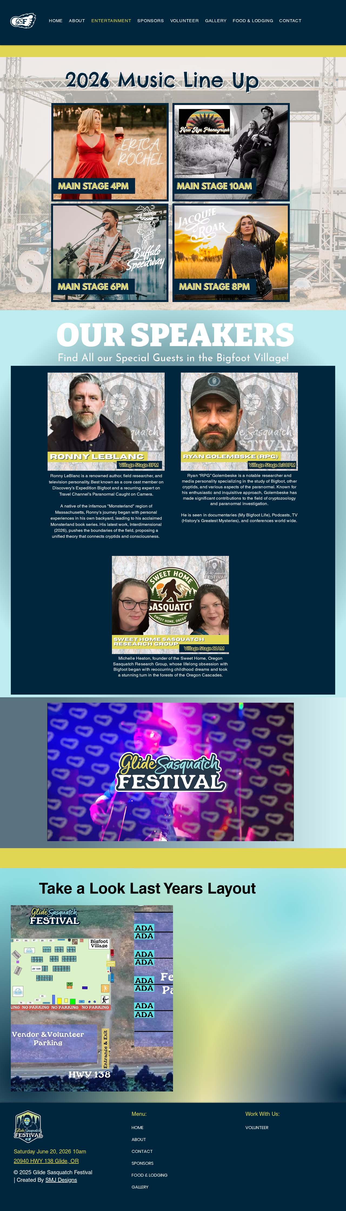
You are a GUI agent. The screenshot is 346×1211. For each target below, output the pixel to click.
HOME (138, 1127)
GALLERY (140, 1187)
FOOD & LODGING (150, 1175)
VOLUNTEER (256, 1127)
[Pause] (54, 833)
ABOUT (139, 1139)
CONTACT (142, 1151)
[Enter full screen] (286, 833)
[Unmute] (63, 833)
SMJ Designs (61, 1180)
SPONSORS (143, 1163)
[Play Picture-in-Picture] (277, 833)
